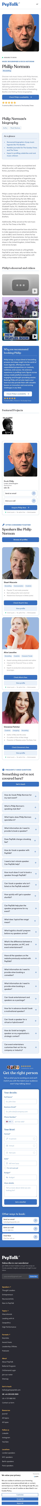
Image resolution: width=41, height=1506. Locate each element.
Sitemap (5, 1379)
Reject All (20, 1503)
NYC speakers (7, 1457)
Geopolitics (6, 1323)
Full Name (8, 1097)
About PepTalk (7, 1362)
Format (7, 1134)
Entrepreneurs (7, 1295)
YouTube (5, 1442)
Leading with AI (8, 1318)
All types (5, 1422)
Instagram (6, 1437)
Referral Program (9, 1366)
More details (9, 1183)
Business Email (10, 1107)
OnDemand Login (9, 1370)
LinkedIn (5, 1433)
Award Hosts (7, 1342)
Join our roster (7, 1374)
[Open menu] (37, 4)
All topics (5, 1418)
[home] (11, 4)
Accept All (20, 1499)
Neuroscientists (8, 1299)
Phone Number (10, 1117)
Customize (20, 1495)
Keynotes (5, 1338)
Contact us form (8, 1403)
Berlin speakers (8, 1461)
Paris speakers (7, 1466)
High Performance (9, 1327)
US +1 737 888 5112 (8, 1398)
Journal (4, 1414)
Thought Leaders (8, 1290)
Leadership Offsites (9, 1346)
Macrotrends (7, 1314)
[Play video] (34, 291)
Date (6, 1159)
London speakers (8, 1453)
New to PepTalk (8, 1303)
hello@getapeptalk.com (11, 1390)
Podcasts (5, 1351)
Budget (7, 1173)
